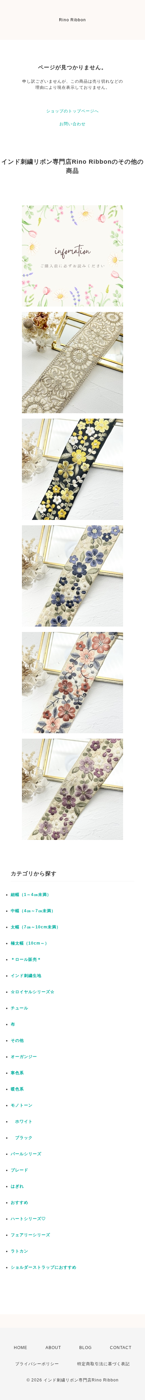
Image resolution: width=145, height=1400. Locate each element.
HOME (20, 1347)
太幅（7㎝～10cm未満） (36, 927)
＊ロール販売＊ (26, 959)
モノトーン (22, 1105)
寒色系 (17, 1073)
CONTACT (121, 1347)
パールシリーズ (26, 1154)
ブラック (22, 1137)
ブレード (19, 1170)
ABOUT (53, 1347)
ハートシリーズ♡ (28, 1218)
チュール (19, 1008)
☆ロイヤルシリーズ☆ (33, 991)
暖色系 (17, 1089)
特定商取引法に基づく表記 (103, 1364)
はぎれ (17, 1186)
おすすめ (19, 1202)
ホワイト (22, 1121)
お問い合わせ (72, 124)
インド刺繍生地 (26, 975)
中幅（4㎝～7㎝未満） (33, 910)
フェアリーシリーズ (30, 1235)
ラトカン (19, 1251)
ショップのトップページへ (72, 111)
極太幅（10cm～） (30, 943)
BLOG (85, 1347)
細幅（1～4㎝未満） (31, 894)
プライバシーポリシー (37, 1364)
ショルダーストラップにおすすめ (44, 1267)
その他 (17, 1040)
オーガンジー (24, 1056)
